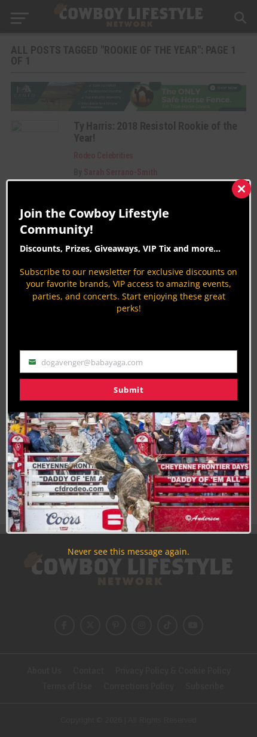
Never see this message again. (128, 551)
